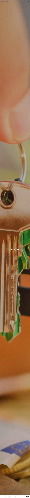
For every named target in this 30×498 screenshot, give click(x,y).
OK (27, 496)
